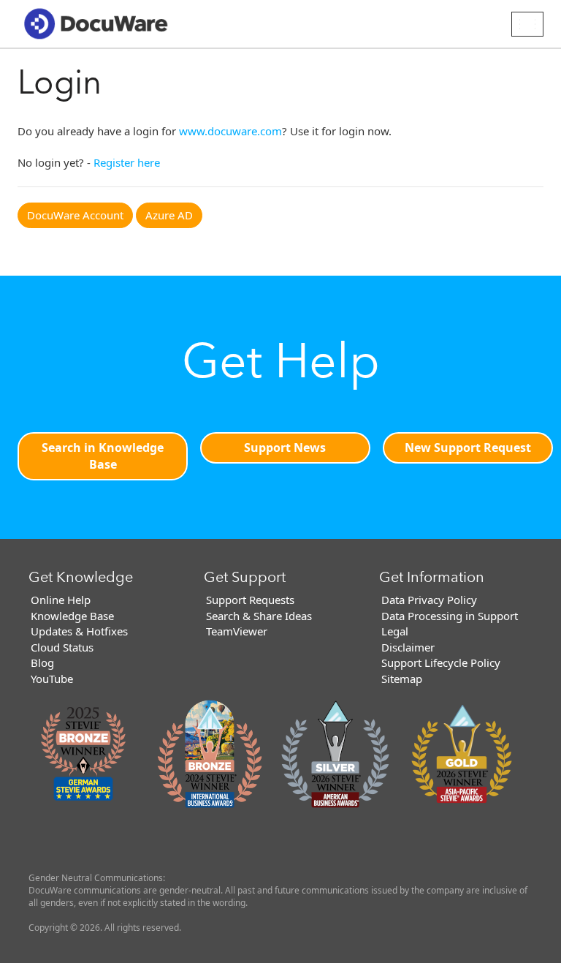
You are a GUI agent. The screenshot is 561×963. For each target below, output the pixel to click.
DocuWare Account (75, 215)
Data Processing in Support (449, 615)
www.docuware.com (230, 131)
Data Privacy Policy (429, 599)
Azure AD (169, 215)
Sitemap (401, 678)
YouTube (52, 678)
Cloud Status (62, 647)
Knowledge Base (72, 615)
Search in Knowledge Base (103, 455)
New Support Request (468, 447)
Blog (42, 662)
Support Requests (250, 599)
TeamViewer (236, 631)
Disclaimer (408, 647)
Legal (394, 631)
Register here (127, 162)
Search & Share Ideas (259, 615)
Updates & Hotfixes (79, 631)
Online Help (61, 599)
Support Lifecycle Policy (440, 662)
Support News (285, 447)
